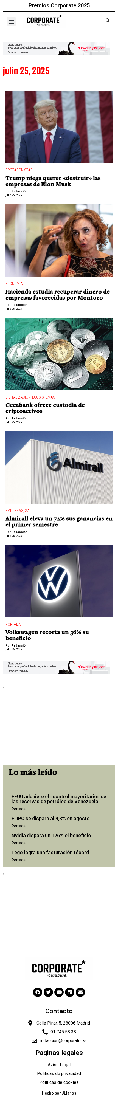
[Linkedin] (69, 992)
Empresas (14, 511)
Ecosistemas (43, 397)
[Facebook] (37, 992)
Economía (14, 283)
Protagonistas (19, 170)
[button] (11, 21)
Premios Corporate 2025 (59, 5)
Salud (30, 511)
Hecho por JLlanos (59, 1093)
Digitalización (17, 397)
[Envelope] (80, 992)
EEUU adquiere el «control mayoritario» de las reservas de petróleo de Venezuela (59, 799)
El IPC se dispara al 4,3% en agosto (51, 818)
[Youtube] (59, 992)
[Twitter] (48, 992)
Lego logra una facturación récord (50, 852)
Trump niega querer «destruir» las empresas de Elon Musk (53, 182)
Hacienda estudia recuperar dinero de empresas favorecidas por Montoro (57, 295)
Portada (13, 624)
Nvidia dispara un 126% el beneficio (51, 835)
